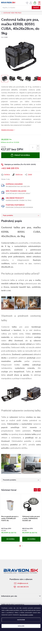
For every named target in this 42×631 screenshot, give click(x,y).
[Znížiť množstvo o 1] (38, 148)
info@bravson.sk (22, 583)
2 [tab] (21, 545)
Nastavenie (21, 620)
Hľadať (36, 7)
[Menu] (39, 2)
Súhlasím (21, 626)
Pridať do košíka (22, 155)
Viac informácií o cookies (26, 615)
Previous (35, 489)
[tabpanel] (10, 518)
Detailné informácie (7, 130)
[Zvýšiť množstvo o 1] (38, 146)
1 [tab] (20, 545)
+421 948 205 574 (10, 168)
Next (39, 489)
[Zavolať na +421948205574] (27, 3)
